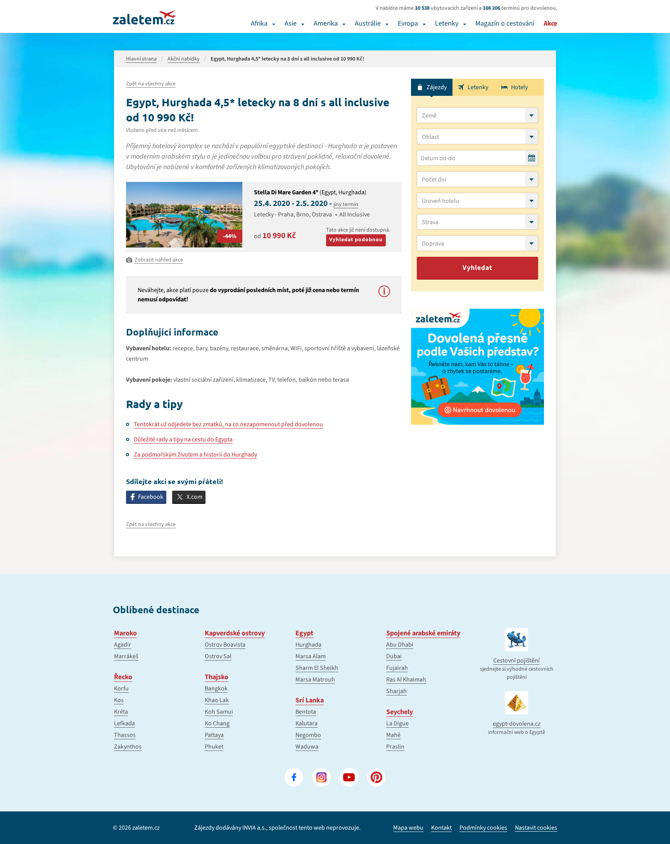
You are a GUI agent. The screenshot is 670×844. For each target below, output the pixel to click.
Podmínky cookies (483, 827)
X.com (194, 497)
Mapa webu (408, 827)
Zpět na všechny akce (151, 84)
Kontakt (441, 827)
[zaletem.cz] (144, 17)
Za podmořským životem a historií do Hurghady (195, 454)
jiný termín (345, 204)
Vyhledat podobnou (356, 240)
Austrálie (368, 23)
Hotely (519, 87)
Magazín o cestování (504, 23)
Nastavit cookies (536, 828)
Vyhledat (477, 268)
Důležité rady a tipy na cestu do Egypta (183, 439)
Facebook (150, 497)
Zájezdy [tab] (437, 87)
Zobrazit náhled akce (159, 260)
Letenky (446, 23)
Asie (291, 23)
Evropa (408, 23)
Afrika (259, 23)
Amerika (326, 23)
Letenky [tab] (478, 87)
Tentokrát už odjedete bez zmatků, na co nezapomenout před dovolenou (228, 424)
